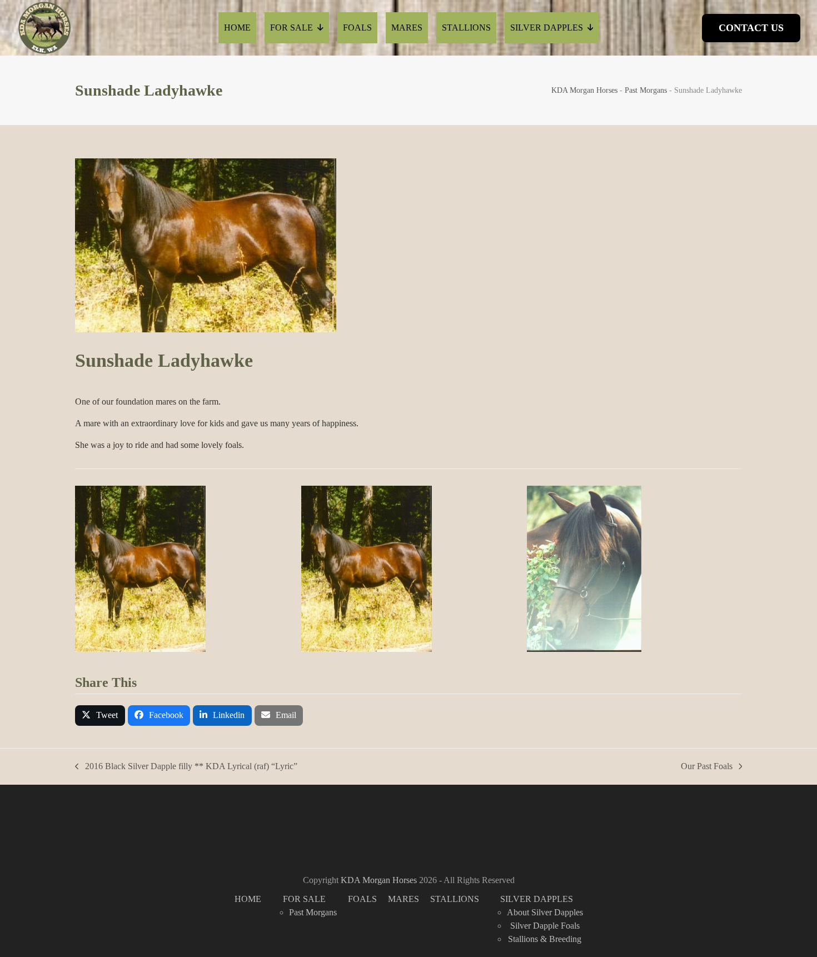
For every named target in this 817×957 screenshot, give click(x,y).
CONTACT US (751, 27)
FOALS (362, 899)
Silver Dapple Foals (545, 925)
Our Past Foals (707, 767)
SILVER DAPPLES (536, 899)
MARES (403, 899)
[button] (100, 715)
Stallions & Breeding (544, 939)
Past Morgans (646, 90)
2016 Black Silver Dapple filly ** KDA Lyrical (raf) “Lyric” (186, 767)
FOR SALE (304, 899)
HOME (248, 899)
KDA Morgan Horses (584, 90)
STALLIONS (454, 899)
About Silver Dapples (545, 912)
